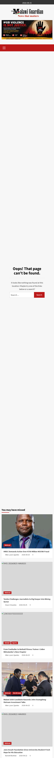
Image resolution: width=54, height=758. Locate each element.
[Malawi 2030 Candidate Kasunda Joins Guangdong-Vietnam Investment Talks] (27, 679)
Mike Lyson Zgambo (12, 555)
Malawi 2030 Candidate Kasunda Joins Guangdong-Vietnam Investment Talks (25, 701)
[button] (4, 47)
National (7, 545)
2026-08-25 (26, 555)
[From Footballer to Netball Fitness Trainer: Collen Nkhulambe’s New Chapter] (27, 629)
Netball (7, 643)
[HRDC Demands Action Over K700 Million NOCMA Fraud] (27, 531)
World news (17, 693)
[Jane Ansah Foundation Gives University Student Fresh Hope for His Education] (27, 729)
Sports (14, 643)
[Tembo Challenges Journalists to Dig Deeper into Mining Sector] (27, 579)
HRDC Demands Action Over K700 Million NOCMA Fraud (26, 551)
